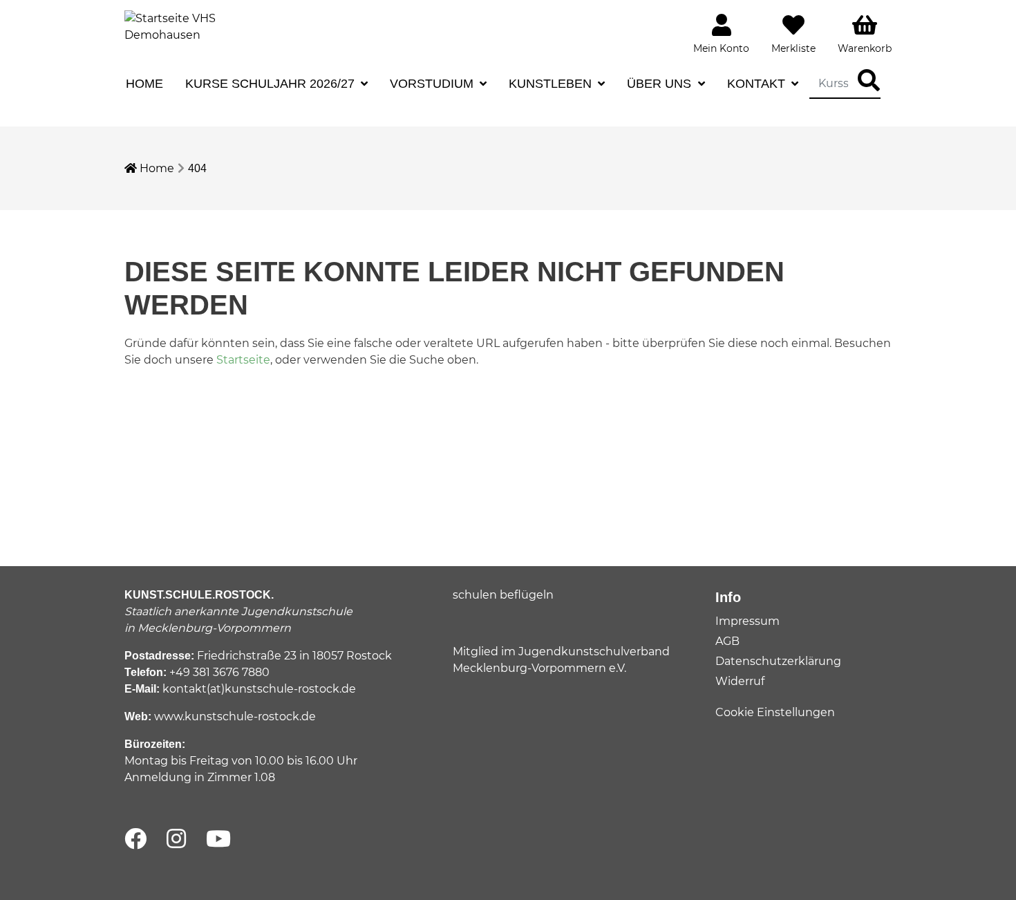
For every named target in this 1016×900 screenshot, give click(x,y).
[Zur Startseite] (176, 25)
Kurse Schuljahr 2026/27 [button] (271, 84)
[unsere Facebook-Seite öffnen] (135, 839)
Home (144, 84)
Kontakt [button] (758, 84)
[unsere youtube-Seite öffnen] (218, 839)
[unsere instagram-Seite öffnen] (176, 839)
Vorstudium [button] (433, 84)
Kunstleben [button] (552, 84)
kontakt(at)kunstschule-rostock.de (259, 688)
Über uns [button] (661, 84)
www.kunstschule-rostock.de (235, 716)
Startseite (243, 359)
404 (197, 168)
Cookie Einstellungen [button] (775, 712)
